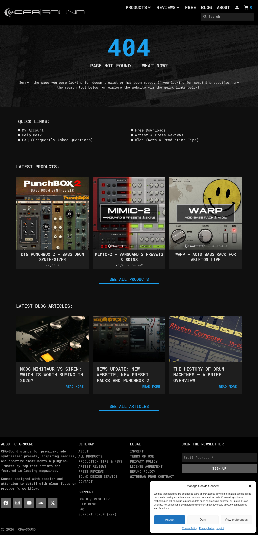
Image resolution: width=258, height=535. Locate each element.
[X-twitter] (52, 503)
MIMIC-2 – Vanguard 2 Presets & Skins (129, 257)
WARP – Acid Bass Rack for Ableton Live (205, 257)
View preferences (236, 519)
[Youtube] (29, 503)
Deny (203, 519)
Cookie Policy (189, 528)
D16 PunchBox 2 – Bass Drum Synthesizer (52, 257)
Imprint (220, 528)
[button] (250, 486)
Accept (169, 519)
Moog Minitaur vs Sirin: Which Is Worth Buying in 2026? (51, 374)
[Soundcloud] (41, 503)
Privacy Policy (206, 528)
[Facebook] (6, 503)
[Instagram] (17, 503)
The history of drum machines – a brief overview (198, 374)
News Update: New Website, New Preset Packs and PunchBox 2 (123, 374)
